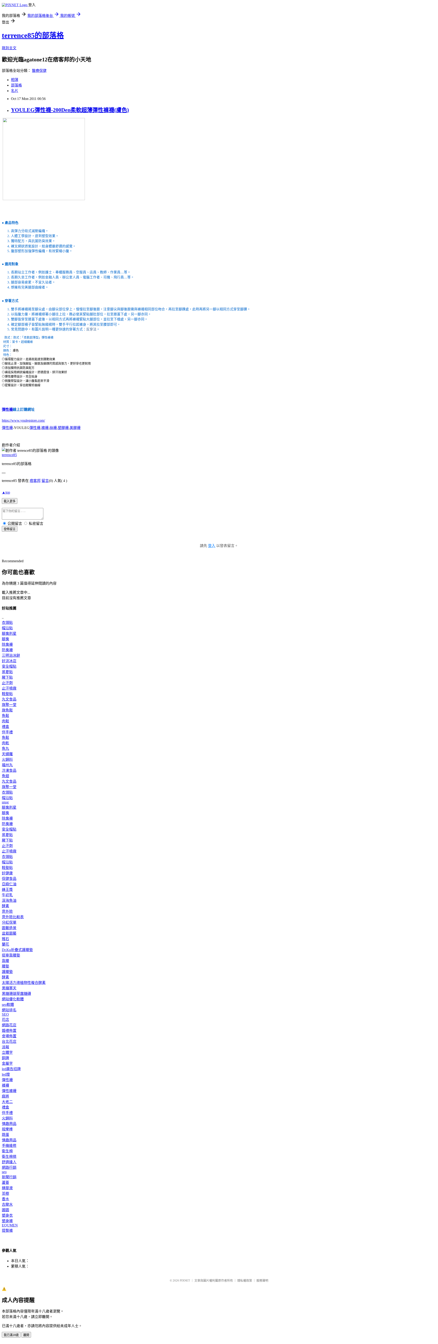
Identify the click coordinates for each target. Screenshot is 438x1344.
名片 (14, 91)
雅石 (5, 939)
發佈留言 (10, 529)
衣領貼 (7, 623)
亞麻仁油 (9, 884)
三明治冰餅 (11, 655)
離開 (26, 1335)
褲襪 (45, 428)
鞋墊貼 (7, 694)
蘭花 (5, 944)
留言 (45, 481)
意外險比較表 (13, 917)
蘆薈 (5, 1182)
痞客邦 (35, 481)
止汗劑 (7, 683)
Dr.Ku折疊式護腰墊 (17, 950)
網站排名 (9, 1010)
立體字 (7, 1052)
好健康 (7, 873)
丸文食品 (9, 699)
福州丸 (7, 765)
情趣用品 (9, 1124)
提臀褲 (7, 1230)
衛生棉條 (9, 1156)
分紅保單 (9, 922)
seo (4, 1172)
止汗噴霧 (9, 688)
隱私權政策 (244, 1280)
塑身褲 (7, 1221)
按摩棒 (7, 1129)
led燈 (6, 1074)
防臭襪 (7, 650)
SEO (5, 1014)
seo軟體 (8, 1005)
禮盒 (5, 727)
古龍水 (7, 1204)
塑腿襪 (63, 428)
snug (5, 802)
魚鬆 (5, 716)
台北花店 (9, 1041)
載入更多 (10, 501)
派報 (5, 1047)
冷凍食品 (9, 770)
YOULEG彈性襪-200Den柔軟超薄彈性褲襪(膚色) (70, 110)
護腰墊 (7, 972)
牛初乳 (7, 895)
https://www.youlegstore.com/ (23, 420)
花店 (5, 1020)
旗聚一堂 (9, 705)
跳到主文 (9, 48)
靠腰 (5, 961)
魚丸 (5, 748)
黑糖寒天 (9, 988)
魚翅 (5, 776)
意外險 (7, 911)
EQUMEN (10, 1225)
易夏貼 (7, 672)
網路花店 (9, 1025)
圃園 (5, 1210)
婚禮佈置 (9, 1031)
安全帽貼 (9, 666)
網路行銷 (9, 1167)
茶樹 (5, 1193)
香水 (5, 1199)
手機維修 (9, 1146)
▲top (6, 492)
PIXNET (185, 1280)
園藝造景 (9, 928)
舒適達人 (9, 1162)
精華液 (7, 1188)
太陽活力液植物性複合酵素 (24, 983)
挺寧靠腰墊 (11, 955)
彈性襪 (7, 409)
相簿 (14, 80)
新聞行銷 (9, 1177)
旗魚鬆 (7, 710)
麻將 (5, 1096)
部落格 (16, 85)
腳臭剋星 (9, 633)
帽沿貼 (7, 628)
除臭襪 (7, 644)
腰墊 (5, 966)
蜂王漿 (7, 890)
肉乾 (5, 743)
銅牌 (5, 1058)
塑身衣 (7, 1215)
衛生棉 (7, 1151)
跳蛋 (5, 1135)
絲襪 (53, 428)
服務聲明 (262, 1280)
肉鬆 (5, 721)
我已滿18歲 (11, 1335)
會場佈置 (9, 1036)
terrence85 (9, 455)
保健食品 (9, 879)
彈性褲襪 (9, 1091)
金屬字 (7, 1063)
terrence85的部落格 (33, 35)
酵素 (5, 906)
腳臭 (5, 639)
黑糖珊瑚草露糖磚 (16, 994)
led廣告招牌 (11, 1069)
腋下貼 (7, 677)
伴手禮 (7, 732)
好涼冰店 (9, 661)
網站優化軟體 (13, 999)
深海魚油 (9, 900)
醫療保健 (39, 71)
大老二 (7, 1102)
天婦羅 (7, 754)
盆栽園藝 (9, 933)
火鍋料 (7, 759)
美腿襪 (75, 428)
